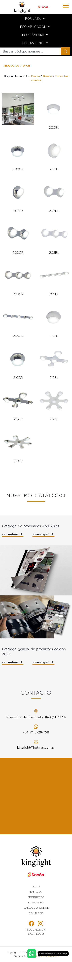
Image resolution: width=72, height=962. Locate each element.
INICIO (36, 886)
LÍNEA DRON (18, 109)
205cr (18, 320)
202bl (54, 195)
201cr (18, 195)
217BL (54, 403)
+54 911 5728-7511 (36, 732)
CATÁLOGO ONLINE (36, 908)
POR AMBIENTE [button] (33, 43)
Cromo (35, 76)
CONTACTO (36, 913)
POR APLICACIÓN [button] (33, 26)
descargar (41, 534)
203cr (18, 278)
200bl (54, 112)
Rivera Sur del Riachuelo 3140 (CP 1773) (36, 717)
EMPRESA (36, 892)
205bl (54, 278)
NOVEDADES (36, 902)
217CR (18, 445)
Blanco (47, 76)
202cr (18, 237)
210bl (54, 320)
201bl (54, 153)
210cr (18, 362)
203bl (54, 237)
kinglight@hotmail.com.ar (36, 747)
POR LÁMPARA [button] (33, 35)
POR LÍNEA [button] (33, 18)
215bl (54, 362)
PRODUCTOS (11, 66)
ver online (10, 534)
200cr (18, 153)
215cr (18, 403)
